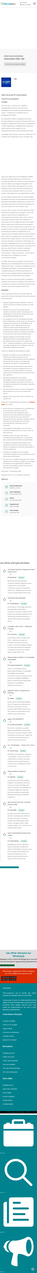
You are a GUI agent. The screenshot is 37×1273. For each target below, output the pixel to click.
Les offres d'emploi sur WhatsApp (18, 955)
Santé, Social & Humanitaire (13, 56)
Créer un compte (26, 4)
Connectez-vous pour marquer (15, 64)
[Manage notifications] (32, 1269)
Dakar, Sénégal (14, 506)
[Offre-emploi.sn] (8, 2)
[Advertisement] (18, 28)
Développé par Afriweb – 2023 (18, 1112)
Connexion (24, 2)
